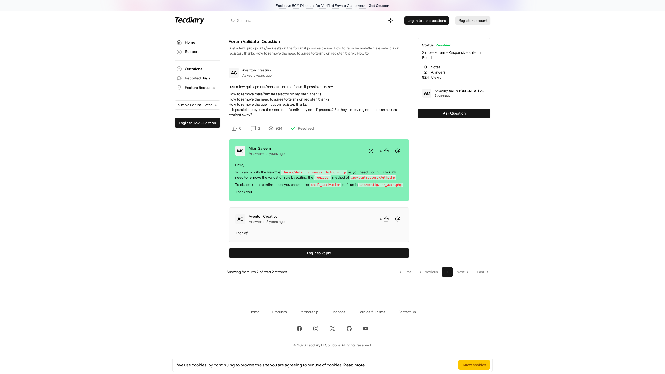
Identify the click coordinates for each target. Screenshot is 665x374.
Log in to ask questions (427, 20)
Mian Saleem (260, 148)
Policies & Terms (371, 312)
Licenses (338, 312)
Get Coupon (379, 5)
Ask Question (454, 113)
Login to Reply (319, 253)
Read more (354, 365)
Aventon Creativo (256, 70)
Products (279, 312)
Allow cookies (474, 365)
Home (254, 312)
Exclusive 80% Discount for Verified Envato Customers (321, 5)
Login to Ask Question (197, 123)
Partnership (308, 312)
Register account (472, 20)
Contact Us (407, 312)
